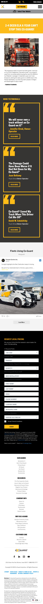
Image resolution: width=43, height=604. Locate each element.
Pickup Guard (21, 465)
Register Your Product (21, 487)
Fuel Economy (21, 529)
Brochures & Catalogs (21, 489)
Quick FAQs (21, 541)
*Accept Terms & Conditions (15, 421)
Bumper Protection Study (21, 519)
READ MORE (14, 136)
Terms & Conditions (9, 434)
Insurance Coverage (21, 493)
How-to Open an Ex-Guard (21, 483)
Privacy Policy (21, 440)
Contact (21, 537)
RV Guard (21, 467)
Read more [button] (5, 269)
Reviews (21, 509)
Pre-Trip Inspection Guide (21, 481)
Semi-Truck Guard (21, 463)
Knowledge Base (27, 443)
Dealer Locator (22, 511)
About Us (21, 501)
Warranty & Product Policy (21, 485)
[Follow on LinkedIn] (19, 557)
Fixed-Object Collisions (21, 523)
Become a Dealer (21, 539)
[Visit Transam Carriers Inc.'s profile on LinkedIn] (4, 260)
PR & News (21, 505)
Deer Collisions (21, 525)
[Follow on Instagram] (24, 557)
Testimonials (21, 507)
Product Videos (21, 491)
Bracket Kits (21, 471)
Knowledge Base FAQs (21, 543)
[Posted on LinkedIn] (40, 260)
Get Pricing (22, 7)
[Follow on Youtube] (29, 557)
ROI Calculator (21, 527)
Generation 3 (21, 461)
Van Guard (21, 469)
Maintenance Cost (21, 521)
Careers (21, 503)
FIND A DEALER (37, 2)
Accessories (21, 473)
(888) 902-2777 (4, 2)
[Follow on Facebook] (14, 557)
